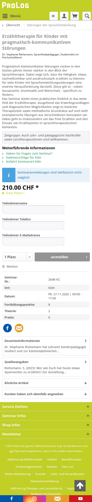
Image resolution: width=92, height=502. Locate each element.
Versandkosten (72, 446)
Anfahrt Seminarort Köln (23, 161)
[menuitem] (11, 16)
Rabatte (52, 467)
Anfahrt (52, 459)
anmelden (59, 257)
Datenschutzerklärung (44, 481)
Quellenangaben (16, 362)
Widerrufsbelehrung (18, 474)
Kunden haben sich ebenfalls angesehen (33, 394)
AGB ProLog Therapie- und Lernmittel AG (36, 488)
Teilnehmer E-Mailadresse (21, 235)
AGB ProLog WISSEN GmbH (24, 459)
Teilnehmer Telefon (16, 219)
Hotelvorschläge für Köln (23, 157)
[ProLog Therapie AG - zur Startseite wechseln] (16, 6)
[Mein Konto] (64, 16)
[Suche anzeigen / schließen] (86, 16)
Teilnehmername (14, 203)
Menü (15, 15)
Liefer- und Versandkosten (67, 474)
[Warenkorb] (74, 16)
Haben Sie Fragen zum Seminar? (28, 153)
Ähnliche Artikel (16, 383)
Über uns (67, 467)
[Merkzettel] (53, 16)
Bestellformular (71, 459)
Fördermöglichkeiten (29, 467)
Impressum (74, 488)
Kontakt (40, 474)
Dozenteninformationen (22, 341)
